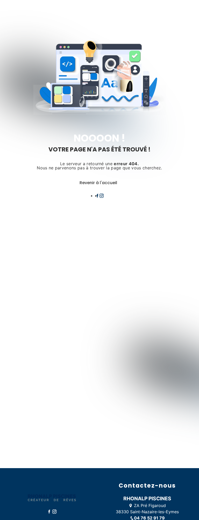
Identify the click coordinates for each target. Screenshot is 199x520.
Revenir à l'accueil (98, 183)
